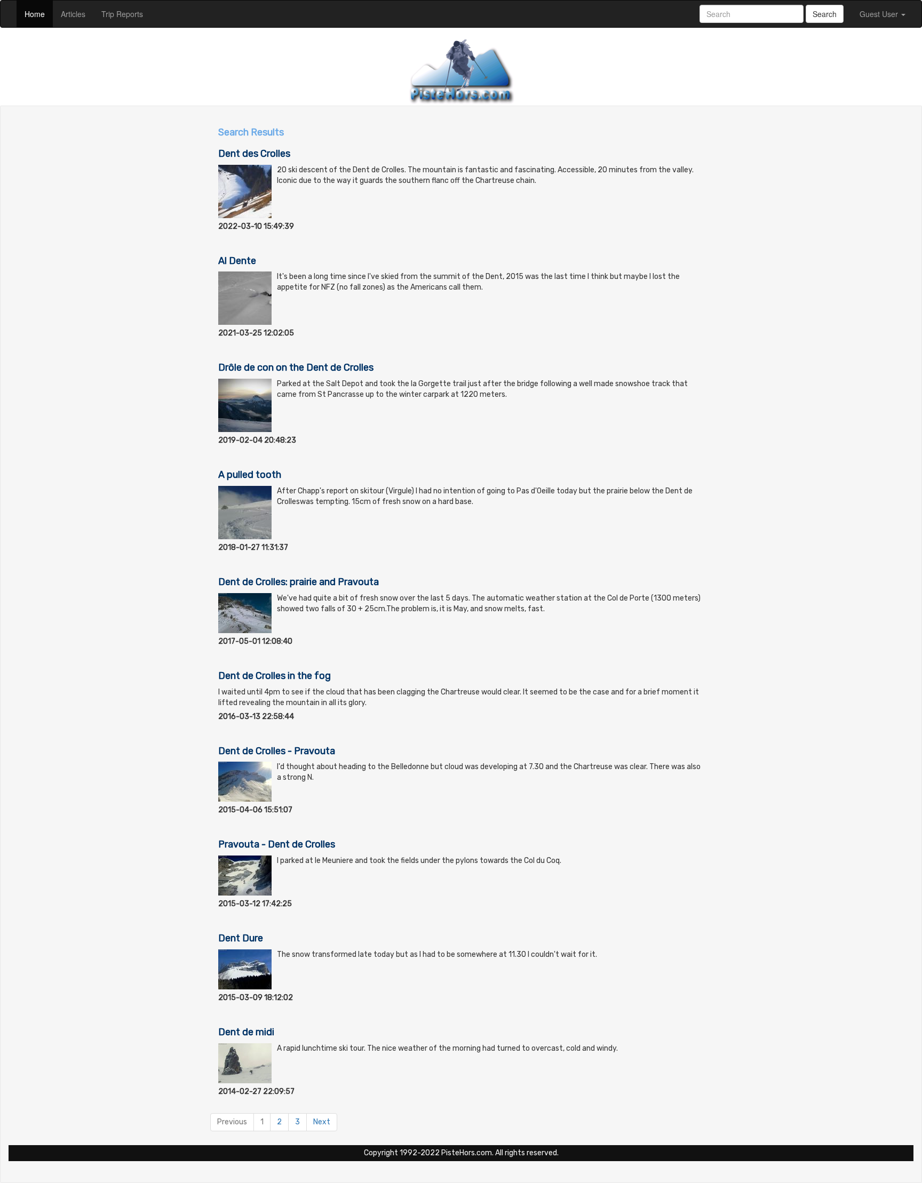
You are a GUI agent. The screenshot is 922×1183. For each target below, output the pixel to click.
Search (825, 14)
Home (39, 13)
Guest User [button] (880, 14)
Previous (232, 1121)
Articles (77, 13)
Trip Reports (126, 13)
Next (321, 1121)
